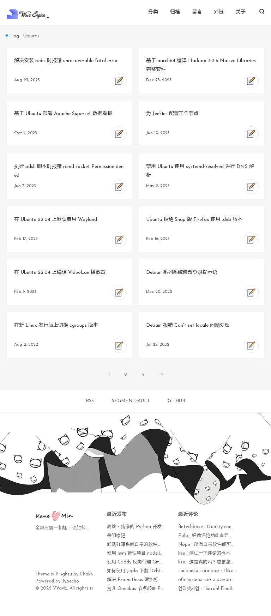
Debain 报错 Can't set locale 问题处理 (188, 325)
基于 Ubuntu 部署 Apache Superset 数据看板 (63, 113)
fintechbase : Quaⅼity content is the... (217, 527)
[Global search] (261, 12)
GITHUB (176, 401)
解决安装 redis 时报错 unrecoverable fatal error (66, 61)
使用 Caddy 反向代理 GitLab (137, 562)
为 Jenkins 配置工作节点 (172, 113)
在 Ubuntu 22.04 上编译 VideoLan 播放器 (60, 272)
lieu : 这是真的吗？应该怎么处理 (211, 562)
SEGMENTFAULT (131, 401)
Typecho (70, 581)
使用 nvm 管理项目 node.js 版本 (140, 553)
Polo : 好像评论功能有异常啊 (208, 535)
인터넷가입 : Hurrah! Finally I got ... (214, 588)
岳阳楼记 (116, 535)
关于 (241, 12)
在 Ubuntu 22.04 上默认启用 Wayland (55, 219)
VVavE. (60, 588)
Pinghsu (63, 574)
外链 (219, 12)
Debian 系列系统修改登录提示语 (181, 272)
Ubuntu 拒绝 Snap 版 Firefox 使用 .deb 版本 (194, 219)
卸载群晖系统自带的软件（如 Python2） (148, 544)
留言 (197, 12)
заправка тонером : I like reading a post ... (224, 571)
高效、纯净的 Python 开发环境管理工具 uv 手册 (156, 527)
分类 (153, 12)
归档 (175, 12)
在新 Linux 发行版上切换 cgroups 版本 (56, 325)
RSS (90, 401)
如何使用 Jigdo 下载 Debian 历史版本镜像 (150, 571)
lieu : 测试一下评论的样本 (204, 553)
